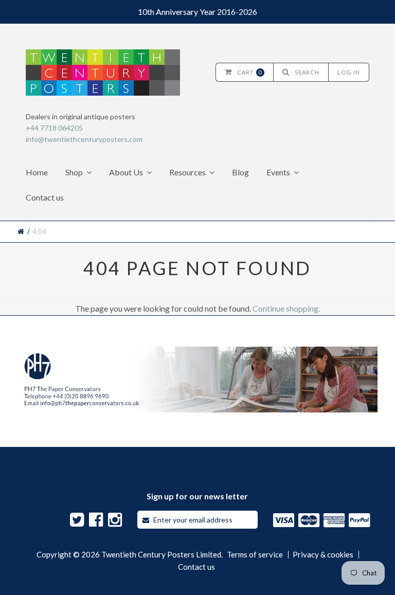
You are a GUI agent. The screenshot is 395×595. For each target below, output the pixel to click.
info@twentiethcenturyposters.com (84, 139)
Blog (240, 172)
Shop (74, 172)
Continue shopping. (286, 308)
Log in (348, 72)
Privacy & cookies (323, 554)
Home (37, 172)
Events (278, 172)
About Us (126, 172)
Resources (187, 172)
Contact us (45, 197)
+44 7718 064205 (54, 127)
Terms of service (255, 554)
